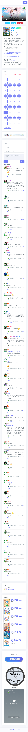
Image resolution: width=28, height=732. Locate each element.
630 (14, 119)
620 (5, 112)
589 (10, 83)
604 (5, 97)
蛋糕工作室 (10, 415)
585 (10, 79)
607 (19, 97)
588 (5, 83)
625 (10, 116)
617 (10, 108)
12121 (8, 283)
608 (5, 101)
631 (19, 119)
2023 (21, 72)
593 (10, 86)
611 (19, 101)
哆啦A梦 (16, 34)
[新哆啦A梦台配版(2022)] (7, 643)
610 (14, 101)
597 (10, 90)
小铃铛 (9, 233)
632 (5, 123)
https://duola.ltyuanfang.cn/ (14, 60)
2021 (12, 72)
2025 (10, 74)
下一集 (13, 23)
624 (5, 116)
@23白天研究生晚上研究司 (13, 351)
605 (10, 97)
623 (19, 112)
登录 (25, 2)
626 (14, 116)
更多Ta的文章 (11, 589)
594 (14, 86)
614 (14, 105)
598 (14, 90)
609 (10, 101)
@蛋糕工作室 (10, 425)
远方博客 (13, 729)
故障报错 (20, 23)
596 (5, 90)
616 (5, 108)
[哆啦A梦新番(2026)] (7, 603)
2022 (17, 72)
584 (5, 79)
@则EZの (9, 482)
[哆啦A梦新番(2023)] (7, 627)
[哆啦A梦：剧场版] (7, 635)
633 (10, 123)
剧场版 (19, 74)
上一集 (7, 23)
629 (10, 119)
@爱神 (8, 393)
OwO (6, 161)
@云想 (8, 313)
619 (19, 108)
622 (14, 112)
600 (5, 94)
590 (14, 83)
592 (5, 86)
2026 (15, 74)
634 (14, 123)
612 (5, 105)
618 (14, 108)
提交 (22, 161)
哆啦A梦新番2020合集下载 (13, 56)
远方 (8, 311)
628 (5, 119)
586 (14, 79)
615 (19, 105)
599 (19, 90)
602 (14, 94)
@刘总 (8, 252)
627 (19, 116)
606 (14, 97)
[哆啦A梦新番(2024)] (7, 619)
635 (19, 123)
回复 (9, 202)
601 (10, 94)
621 (10, 112)
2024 (6, 74)
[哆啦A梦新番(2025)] (7, 611)
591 (19, 83)
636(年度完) (7, 127)
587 (19, 79)
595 (19, 86)
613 (10, 105)
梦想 (8, 450)
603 (19, 94)
